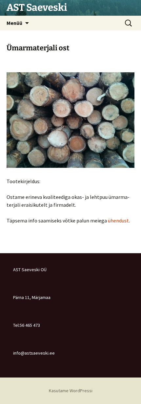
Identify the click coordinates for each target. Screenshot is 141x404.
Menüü (14, 23)
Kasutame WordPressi (70, 391)
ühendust (118, 220)
